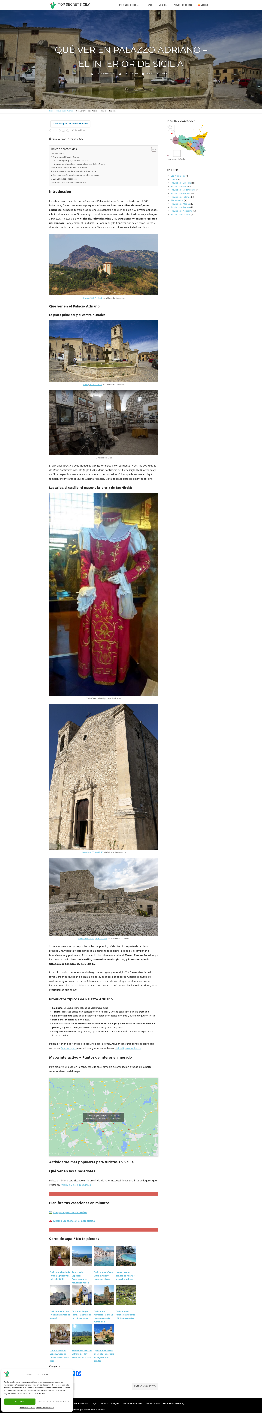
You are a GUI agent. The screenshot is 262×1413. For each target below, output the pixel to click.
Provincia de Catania (180, 214)
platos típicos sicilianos (127, 1048)
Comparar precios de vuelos (70, 1212)
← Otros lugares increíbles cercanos (70, 123)
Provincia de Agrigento (181, 211)
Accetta (20, 1401)
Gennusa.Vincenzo (86, 938)
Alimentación (177, 200)
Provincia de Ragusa (180, 207)
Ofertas (174, 179)
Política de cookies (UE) (173, 1403)
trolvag (86, 298)
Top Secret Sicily (74, 4)
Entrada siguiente (144, 1386)
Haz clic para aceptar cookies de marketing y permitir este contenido (103, 1117)
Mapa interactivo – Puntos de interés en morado (75, 171)
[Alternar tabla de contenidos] (152, 149)
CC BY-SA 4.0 (97, 852)
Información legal (152, 1403)
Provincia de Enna (179, 186)
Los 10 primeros (178, 176)
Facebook (103, 1403)
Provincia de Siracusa (181, 183)
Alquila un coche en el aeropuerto (74, 1221)
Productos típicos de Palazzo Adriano (69, 168)
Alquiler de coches (183, 5)
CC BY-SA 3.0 (96, 298)
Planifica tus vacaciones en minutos (69, 183)
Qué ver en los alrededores (65, 179)
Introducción (58, 153)
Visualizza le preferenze (53, 1401)
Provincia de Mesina (180, 204)
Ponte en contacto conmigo (84, 1403)
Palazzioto (86, 852)
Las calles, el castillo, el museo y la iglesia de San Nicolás (80, 164)
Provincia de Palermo (157, 74)
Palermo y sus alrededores (75, 1185)
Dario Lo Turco (130, 74)
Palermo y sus (69, 1048)
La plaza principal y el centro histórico (72, 160)
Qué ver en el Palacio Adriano (66, 157)
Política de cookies (27, 1407)
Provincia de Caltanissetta (183, 190)
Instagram (115, 1403)
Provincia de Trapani (180, 193)
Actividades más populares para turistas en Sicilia (76, 175)
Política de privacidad (45, 1407)
